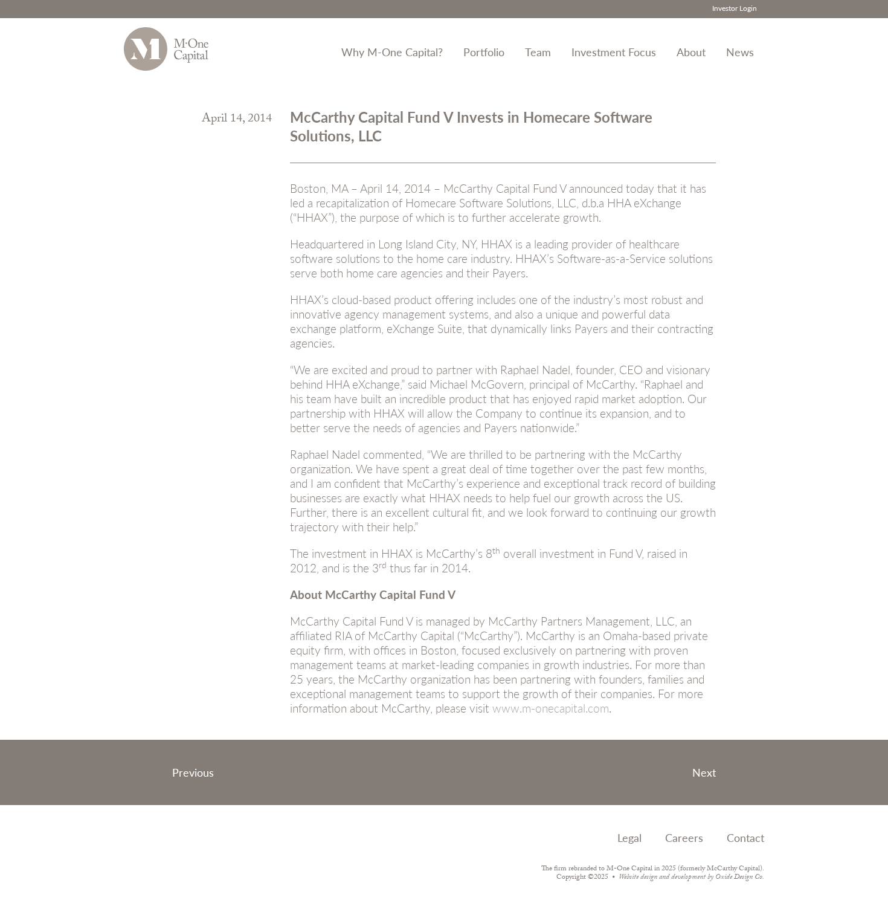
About (691, 51)
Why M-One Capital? (392, 51)
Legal (629, 837)
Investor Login (734, 8)
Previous (193, 772)
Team (538, 51)
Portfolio (483, 51)
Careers (684, 837)
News (740, 51)
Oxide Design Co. (739, 878)
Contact (745, 837)
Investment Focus (613, 51)
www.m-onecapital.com (550, 708)
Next (704, 772)
